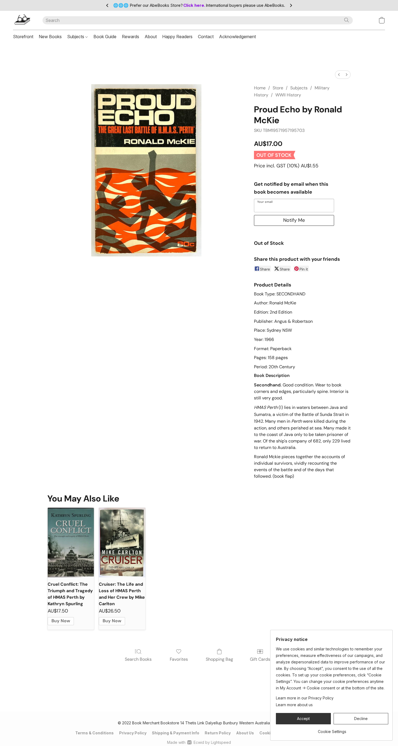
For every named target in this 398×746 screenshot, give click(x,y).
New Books (50, 36)
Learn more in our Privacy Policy (305, 698)
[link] (332, 729)
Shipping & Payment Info (175, 733)
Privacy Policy (132, 733)
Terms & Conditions (94, 733)
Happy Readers (177, 36)
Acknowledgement (237, 36)
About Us (245, 733)
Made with (199, 742)
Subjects (76, 36)
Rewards (130, 36)
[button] (22, 20)
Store (278, 88)
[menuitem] (339, 75)
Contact (206, 36)
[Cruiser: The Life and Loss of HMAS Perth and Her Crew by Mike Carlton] (122, 542)
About (151, 36)
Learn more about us (294, 704)
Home (260, 88)
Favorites (179, 659)
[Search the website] (346, 20)
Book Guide (104, 36)
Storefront (23, 36)
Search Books (138, 659)
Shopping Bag (219, 659)
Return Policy (218, 733)
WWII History (288, 95)
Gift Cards (260, 659)
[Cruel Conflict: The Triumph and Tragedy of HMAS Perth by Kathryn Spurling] (71, 542)
